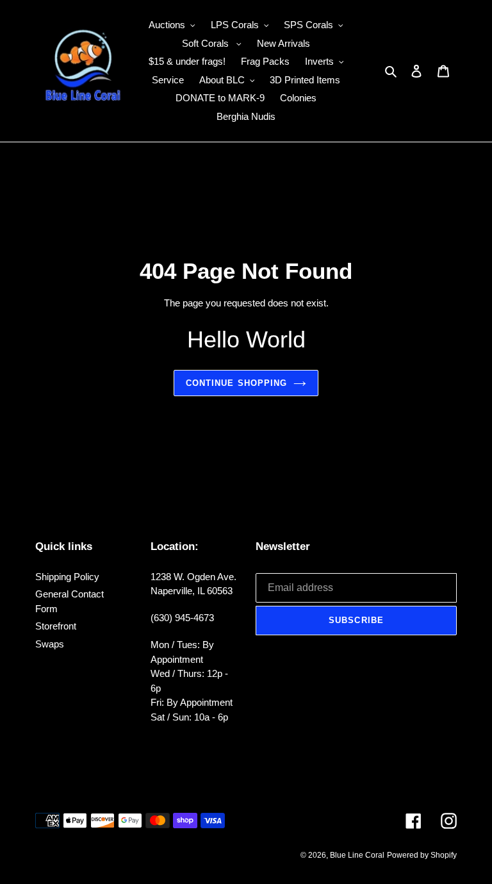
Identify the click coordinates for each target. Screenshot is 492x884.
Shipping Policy (67, 576)
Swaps (49, 643)
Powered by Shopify (422, 855)
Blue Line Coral (357, 855)
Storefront (55, 626)
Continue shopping (236, 383)
